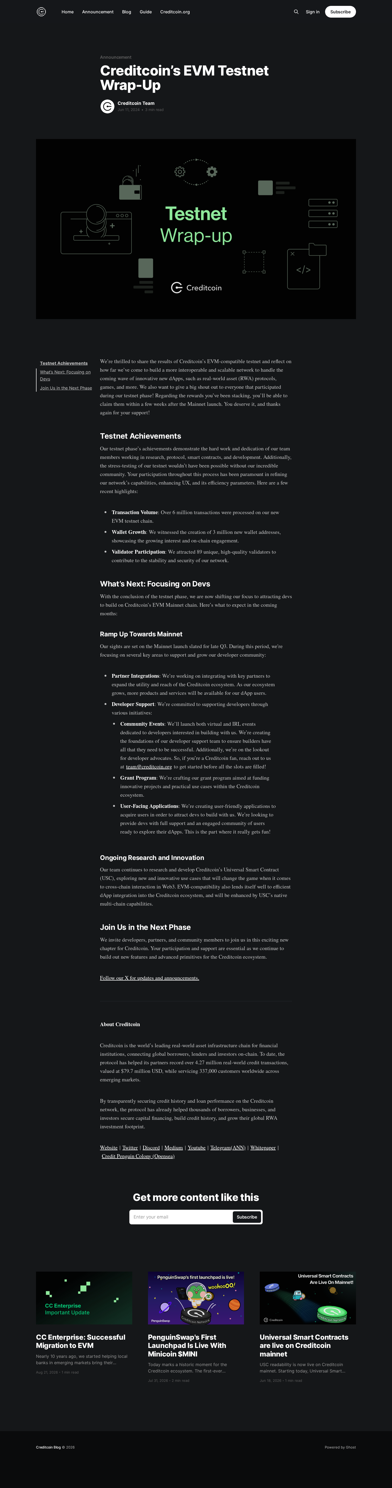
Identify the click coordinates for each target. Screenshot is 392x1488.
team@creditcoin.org (149, 766)
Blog (126, 11)
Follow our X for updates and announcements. (149, 977)
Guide (146, 11)
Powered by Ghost (340, 1447)
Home (68, 11)
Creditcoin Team (136, 103)
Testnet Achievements (64, 363)
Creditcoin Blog (48, 1447)
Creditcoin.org (175, 11)
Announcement (98, 11)
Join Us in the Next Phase (66, 388)
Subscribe (340, 11)
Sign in (313, 11)
